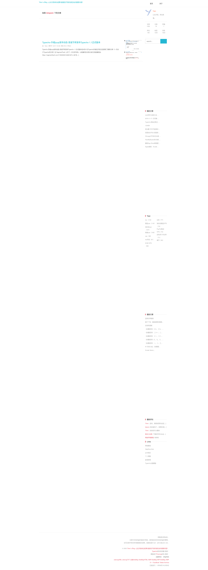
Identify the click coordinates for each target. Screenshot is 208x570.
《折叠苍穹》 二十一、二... (153, 332)
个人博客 (148, 456)
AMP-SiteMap (152, 560)
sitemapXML (118, 560)
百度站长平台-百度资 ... (152, 132)
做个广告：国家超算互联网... (154, 322)
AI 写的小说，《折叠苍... (152, 347)
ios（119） (148, 220)
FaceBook (156, 562)
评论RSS (166, 557)
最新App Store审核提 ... (152, 143)
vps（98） (148, 236)
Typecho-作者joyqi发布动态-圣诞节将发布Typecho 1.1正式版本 (71, 42)
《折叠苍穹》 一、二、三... (153, 343)
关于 (160, 3)
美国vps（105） (150, 232)
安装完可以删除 (155, 430)
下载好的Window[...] (159, 434)
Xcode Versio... (150, 350)
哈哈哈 (156, 437)
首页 (151, 3)
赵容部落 (148, 460)
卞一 (151, 562)
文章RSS (159, 557)
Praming (159, 554)
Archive (166, 562)
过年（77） (160, 220)
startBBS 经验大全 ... (152, 115)
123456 (147, 125)
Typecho (154, 551)
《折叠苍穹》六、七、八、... (154, 339)
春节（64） (160, 240)
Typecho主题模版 (150, 463)
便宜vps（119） (150, 223)
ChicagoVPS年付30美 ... (153, 136)
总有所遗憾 (148, 325)
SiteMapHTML (143, 560)
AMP (167, 560)
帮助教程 (148, 446)
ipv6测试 (148, 453)
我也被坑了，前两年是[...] (158, 427)
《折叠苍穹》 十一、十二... (153, 336)
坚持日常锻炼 (149, 318)
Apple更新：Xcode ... (152, 147)
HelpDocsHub (149, 449)
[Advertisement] (91, 28)
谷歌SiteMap (134, 560)
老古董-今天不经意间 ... (152, 129)
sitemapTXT (126, 560)
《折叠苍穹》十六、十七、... (154, 329)
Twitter (162, 562)
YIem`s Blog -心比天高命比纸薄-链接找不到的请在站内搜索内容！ (61, 2)
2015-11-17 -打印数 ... (152, 118)
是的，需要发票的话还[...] (158, 423)
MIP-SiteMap (161, 560)
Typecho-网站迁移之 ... (152, 122)
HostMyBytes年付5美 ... (152, 140)
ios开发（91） (149, 239)
